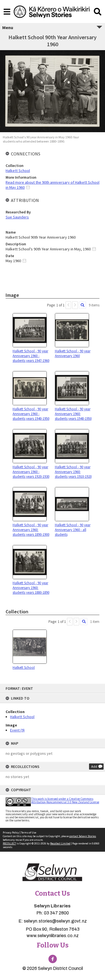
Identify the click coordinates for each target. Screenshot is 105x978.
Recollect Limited (60, 843)
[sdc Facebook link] (52, 959)
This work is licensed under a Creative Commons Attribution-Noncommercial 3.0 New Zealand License (65, 800)
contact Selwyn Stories (82, 836)
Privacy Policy (11, 832)
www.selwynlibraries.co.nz (53, 935)
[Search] (82, 305)
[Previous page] (68, 305)
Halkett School (22, 716)
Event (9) (17, 730)
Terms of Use (28, 832)
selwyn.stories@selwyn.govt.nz (55, 921)
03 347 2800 (56, 913)
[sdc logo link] (52, 872)
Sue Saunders (17, 217)
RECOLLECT (9, 843)
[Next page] (75, 305)
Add (94, 766)
